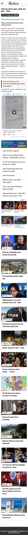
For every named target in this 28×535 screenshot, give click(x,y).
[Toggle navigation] (2, 3)
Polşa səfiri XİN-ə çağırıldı (11, 151)
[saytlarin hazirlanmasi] (14, 144)
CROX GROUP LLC (14, 531)
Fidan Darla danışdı (8, 175)
